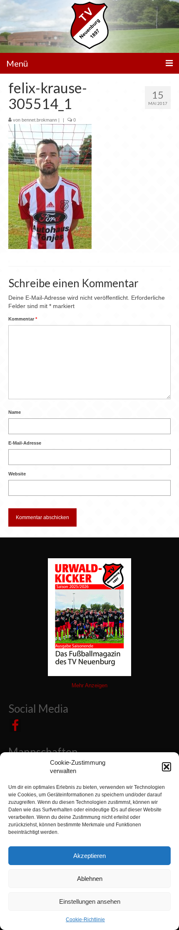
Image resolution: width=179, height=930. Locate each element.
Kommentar (22, 318)
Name (14, 412)
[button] (166, 767)
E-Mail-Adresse (24, 442)
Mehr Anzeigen (89, 685)
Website (17, 473)
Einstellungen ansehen (89, 901)
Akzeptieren (89, 855)
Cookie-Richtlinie (85, 920)
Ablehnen (89, 878)
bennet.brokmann (39, 119)
